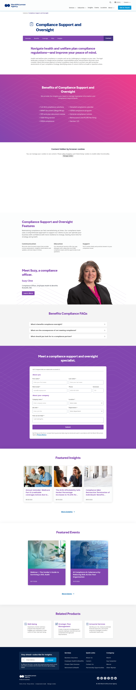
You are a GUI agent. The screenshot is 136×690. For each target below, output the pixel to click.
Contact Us (90, 664)
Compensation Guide (40, 684)
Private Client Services (72, 664)
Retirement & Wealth (72, 668)
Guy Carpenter (111, 661)
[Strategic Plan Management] (56, 629)
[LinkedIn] (115, 678)
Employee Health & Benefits (74, 661)
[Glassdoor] (98, 678)
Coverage (45, 38)
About (110, 8)
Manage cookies (68, 156)
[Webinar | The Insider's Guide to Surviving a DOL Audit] (46, 554)
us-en (118, 2)
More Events (67, 594)
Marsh (108, 658)
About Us (89, 658)
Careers (126, 2)
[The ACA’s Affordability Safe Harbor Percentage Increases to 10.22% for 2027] (68, 476)
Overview (28, 38)
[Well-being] (26, 628)
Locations (103, 7)
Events (97, 7)
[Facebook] (108, 678)
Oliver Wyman (111, 668)
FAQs (52, 38)
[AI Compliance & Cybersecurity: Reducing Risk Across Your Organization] (89, 554)
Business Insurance (71, 658)
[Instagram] (101, 678)
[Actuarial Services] (87, 628)
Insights (90, 7)
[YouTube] (112, 678)
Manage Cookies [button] (51, 684)
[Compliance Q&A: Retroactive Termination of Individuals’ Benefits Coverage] (98, 476)
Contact (108, 38)
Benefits (36, 38)
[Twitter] (105, 678)
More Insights (67, 512)
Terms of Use (22, 684)
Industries (81, 8)
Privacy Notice (30, 684)
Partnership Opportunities (95, 668)
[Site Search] (110, 2)
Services (71, 8)
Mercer (108, 664)
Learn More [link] (28, 293)
